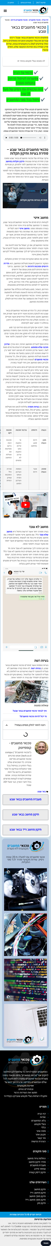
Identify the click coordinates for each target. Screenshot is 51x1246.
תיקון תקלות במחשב (15, 161)
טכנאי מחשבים (35, 20)
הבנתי (45, 1243)
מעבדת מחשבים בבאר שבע (25, 799)
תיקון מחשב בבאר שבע (25, 814)
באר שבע (42, 791)
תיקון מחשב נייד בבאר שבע (25, 829)
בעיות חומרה (33, 406)
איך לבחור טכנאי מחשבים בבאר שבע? (30, 710)
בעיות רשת (36, 668)
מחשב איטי (24, 228)
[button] (5, 10)
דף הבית (45, 20)
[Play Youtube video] (25, 504)
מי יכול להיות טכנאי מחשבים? (33, 716)
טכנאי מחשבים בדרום (19, 20)
